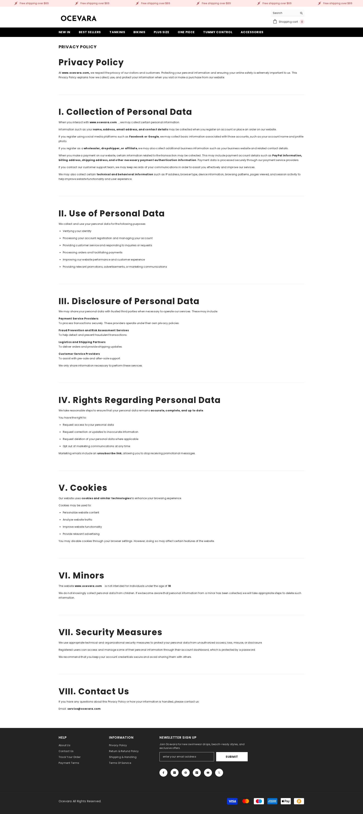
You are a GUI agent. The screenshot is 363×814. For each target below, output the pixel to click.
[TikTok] (197, 773)
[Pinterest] (186, 773)
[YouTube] (208, 773)
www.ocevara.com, (76, 73)
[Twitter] (219, 773)
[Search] (287, 13)
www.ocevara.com (103, 122)
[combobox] (284, 13)
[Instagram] (175, 773)
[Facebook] (163, 773)
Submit (232, 757)
